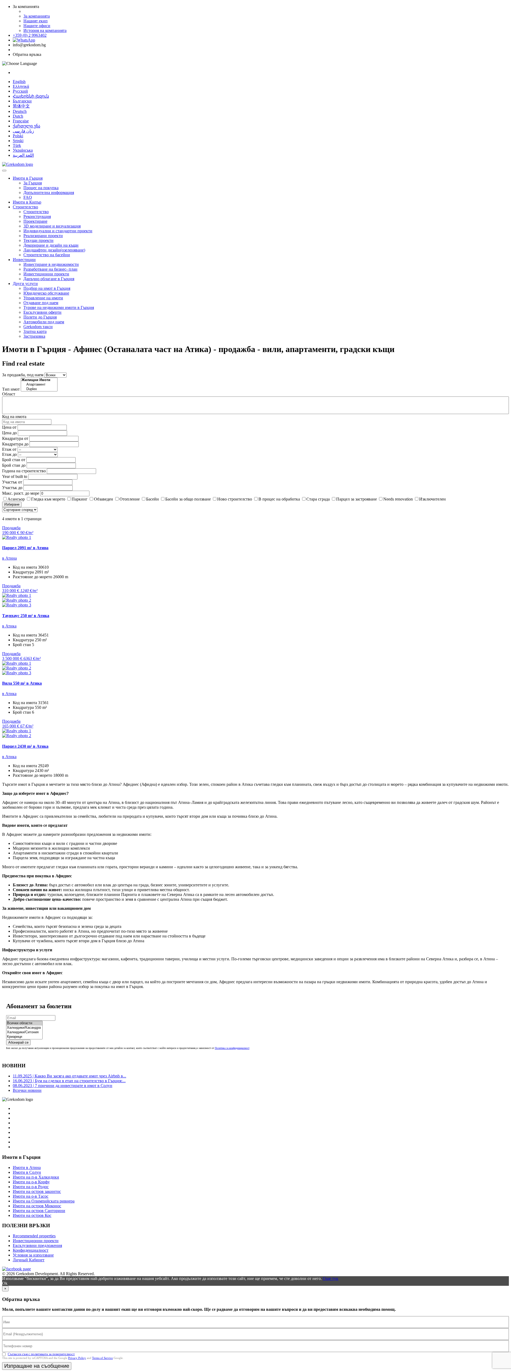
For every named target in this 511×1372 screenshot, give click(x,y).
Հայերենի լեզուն (31, 96)
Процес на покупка (41, 187)
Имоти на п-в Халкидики (36, 1177)
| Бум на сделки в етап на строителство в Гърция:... (69, 1080)
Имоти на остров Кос (32, 1215)
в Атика (9, 626)
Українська (23, 150)
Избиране (11, 504)
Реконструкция (37, 216)
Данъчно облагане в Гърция (48, 278)
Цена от (10, 427)
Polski (18, 136)
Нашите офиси (36, 25)
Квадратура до (15, 444)
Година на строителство (24, 471)
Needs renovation (398, 499)
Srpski (18, 140)
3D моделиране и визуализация (52, 226)
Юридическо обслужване (46, 293)
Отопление (129, 499)
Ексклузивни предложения (37, 1245)
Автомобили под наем (43, 322)
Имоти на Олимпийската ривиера (44, 1201)
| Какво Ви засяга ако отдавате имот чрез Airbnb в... (69, 1076)
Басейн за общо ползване (188, 499)
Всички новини (27, 1090)
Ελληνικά (21, 86)
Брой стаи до (14, 465)
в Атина (9, 558)
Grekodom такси (38, 326)
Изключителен (432, 499)
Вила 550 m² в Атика (22, 683)
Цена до (9, 433)
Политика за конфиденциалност (232, 1048)
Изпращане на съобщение (36, 1366)
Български (22, 101)
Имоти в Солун (27, 1172)
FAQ (27, 197)
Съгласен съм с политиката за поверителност (41, 1354)
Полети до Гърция (40, 317)
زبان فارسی (23, 131)
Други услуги (25, 283)
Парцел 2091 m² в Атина (25, 548)
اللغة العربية (23, 155)
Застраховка (34, 336)
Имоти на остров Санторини (39, 1210)
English (19, 81)
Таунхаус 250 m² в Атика (25, 615)
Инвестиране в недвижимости (51, 264)
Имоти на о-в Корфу (31, 1182)
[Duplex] (39, 389)
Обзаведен (103, 499)
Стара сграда (318, 499)
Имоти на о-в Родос (31, 1186)
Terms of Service (102, 1357)
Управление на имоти (43, 298)
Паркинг (80, 499)
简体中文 (21, 106)
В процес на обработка (279, 499)
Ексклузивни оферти (42, 312)
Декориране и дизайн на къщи (51, 245)
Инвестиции (24, 259)
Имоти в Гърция (28, 178)
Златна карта (35, 331)
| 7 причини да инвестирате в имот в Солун (62, 1085)
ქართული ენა (26, 126)
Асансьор (16, 499)
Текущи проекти (38, 240)
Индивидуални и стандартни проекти (57, 231)
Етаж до (9, 454)
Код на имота (14, 416)
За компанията (36, 16)
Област (8, 394)
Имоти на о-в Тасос (30, 1196)
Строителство (25, 207)
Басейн (152, 499)
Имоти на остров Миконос (37, 1206)
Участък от (12, 482)
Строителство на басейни (46, 255)
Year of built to (14, 476)
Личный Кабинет (28, 1260)
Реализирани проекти (43, 235)
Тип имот (11, 389)
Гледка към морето (48, 499)
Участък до (12, 487)
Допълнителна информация (48, 192)
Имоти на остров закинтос (37, 1191)
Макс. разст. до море (20, 493)
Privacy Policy (77, 1357)
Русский (20, 91)
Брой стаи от (13, 459)
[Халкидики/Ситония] (24, 1032)
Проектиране (35, 221)
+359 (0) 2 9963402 (30, 35)
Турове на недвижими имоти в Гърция (58, 307)
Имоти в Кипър (27, 202)
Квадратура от (15, 438)
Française (21, 121)
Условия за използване (33, 1255)
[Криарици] (24, 1037)
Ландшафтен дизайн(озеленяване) (54, 250)
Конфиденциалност (30, 1250)
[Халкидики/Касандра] (24, 1028)
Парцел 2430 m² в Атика (25, 746)
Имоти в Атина (27, 1167)
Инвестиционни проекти (46, 274)
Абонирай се (18, 1042)
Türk (17, 145)
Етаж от (9, 449)
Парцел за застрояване (356, 499)
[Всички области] (24, 1023)
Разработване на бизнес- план (50, 269)
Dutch (18, 116)
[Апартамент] (39, 384)
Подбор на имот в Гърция (46, 288)
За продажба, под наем (22, 375)
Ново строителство (234, 499)
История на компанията (45, 30)
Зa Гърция (32, 183)
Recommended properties (34, 1236)
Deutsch (20, 111)
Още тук (330, 1278)
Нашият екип (35, 21)
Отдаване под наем (40, 302)
